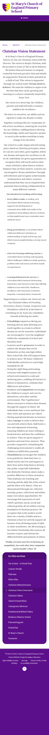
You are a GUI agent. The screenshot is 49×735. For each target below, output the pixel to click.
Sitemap (24, 660)
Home (4, 45)
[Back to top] (24, 669)
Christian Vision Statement (35, 45)
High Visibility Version (10, 660)
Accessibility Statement (29, 663)
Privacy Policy (36, 660)
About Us (16, 45)
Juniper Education (34, 657)
